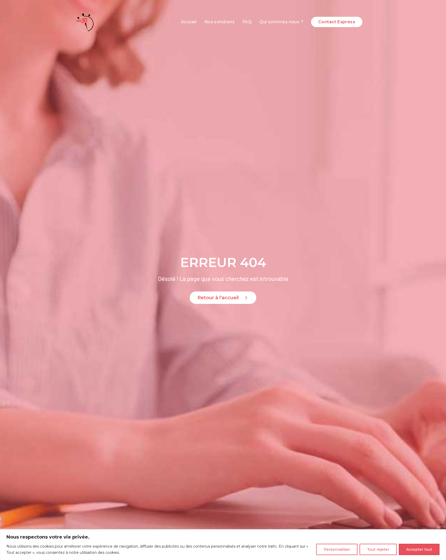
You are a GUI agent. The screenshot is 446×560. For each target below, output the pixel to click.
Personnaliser (337, 549)
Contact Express (336, 21)
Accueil (189, 21)
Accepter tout (419, 549)
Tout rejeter (378, 549)
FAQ (247, 21)
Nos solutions (219, 21)
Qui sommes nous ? (281, 21)
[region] (223, 544)
